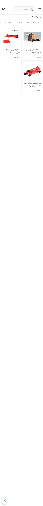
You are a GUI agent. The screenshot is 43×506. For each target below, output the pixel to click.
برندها (21, 23)
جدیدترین (33, 23)
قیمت (9, 23)
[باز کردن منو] (39, 9)
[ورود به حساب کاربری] (10, 9)
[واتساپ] (4, 501)
